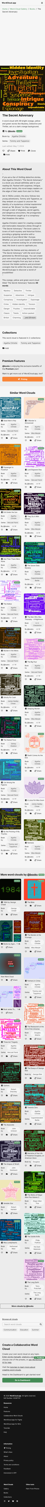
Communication (10, 1330)
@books (11, 131)
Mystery (7, 291)
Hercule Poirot (12, 431)
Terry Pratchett (37, 1287)
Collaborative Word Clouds (13, 1416)
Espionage (35, 300)
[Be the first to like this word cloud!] (3, 150)
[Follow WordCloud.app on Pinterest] (17, 1501)
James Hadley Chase (13, 702)
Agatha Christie (18, 136)
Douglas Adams (37, 1034)
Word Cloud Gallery (18, 9)
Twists (16, 313)
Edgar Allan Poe (37, 1202)
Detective (18, 291)
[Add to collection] (7, 438)
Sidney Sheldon (13, 745)
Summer (35, 1330)
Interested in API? (10, 1473)
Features (7, 1411)
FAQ (5, 1432)
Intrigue (31, 295)
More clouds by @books (22, 1306)
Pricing (24, 379)
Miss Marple (35, 433)
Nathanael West (13, 1247)
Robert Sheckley (13, 1090)
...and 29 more (30, 318)
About (6, 1456)
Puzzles (16, 309)
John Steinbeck (13, 1169)
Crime (6, 304)
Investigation (22, 300)
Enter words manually (11, 1357)
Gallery (6, 1489)
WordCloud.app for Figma (13, 1420)
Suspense (8, 295)
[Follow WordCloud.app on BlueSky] (13, 1501)
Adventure (20, 295)
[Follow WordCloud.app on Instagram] (5, 1501)
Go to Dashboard (22, 1380)
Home (5, 9)
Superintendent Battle (37, 579)
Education (24, 1330)
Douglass (36, 1162)
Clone (33, 151)
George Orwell (13, 909)
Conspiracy (8, 300)
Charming (17, 318)
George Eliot (37, 1074)
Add (8, 154)
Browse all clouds (10, 1319)
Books (32, 9)
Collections (8, 1497)
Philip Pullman (38, 1241)
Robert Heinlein (14, 1208)
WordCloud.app (9, 3)
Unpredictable (29, 309)
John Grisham (14, 1130)
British (6, 318)
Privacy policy (8, 1460)
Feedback (7, 1469)
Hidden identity (18, 304)
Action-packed (28, 313)
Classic (7, 313)
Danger (7, 309)
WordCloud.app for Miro (12, 1424)
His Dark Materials (37, 1248)
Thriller (29, 291)
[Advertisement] (22, 37)
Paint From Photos (32, 1489)
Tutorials (7, 1428)
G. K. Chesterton (37, 624)
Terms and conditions (11, 1465)
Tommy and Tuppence (19, 141)
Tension (31, 304)
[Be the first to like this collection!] (2, 947)
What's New (8, 1452)
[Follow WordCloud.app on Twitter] (9, 1501)
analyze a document (31, 1357)
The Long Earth (37, 1294)
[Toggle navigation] (41, 2)
